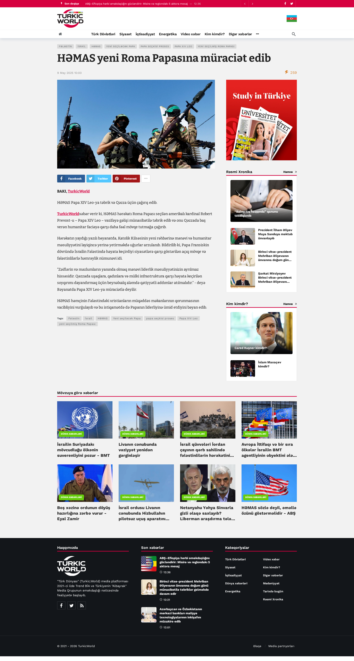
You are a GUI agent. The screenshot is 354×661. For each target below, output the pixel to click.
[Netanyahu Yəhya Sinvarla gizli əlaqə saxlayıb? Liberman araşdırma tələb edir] (207, 483)
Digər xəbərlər (273, 575)
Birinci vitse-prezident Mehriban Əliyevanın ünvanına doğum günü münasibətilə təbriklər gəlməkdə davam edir (275, 260)
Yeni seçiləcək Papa (120, 46)
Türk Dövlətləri (235, 559)
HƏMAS (96, 46)
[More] (257, 34)
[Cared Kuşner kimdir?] (261, 333)
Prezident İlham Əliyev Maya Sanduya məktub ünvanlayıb (275, 234)
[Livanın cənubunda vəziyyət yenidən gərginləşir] (146, 420)
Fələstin (65, 46)
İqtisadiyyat (233, 575)
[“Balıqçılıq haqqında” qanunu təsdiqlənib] (261, 201)
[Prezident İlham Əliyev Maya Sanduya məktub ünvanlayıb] (242, 236)
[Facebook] (285, 3)
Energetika (232, 591)
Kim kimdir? (271, 567)
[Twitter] (291, 3)
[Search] (294, 34)
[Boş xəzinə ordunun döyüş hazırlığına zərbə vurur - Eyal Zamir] (84, 483)
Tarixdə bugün (273, 591)
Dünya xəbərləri (71, 434)
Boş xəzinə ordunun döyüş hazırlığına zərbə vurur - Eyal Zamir (83, 513)
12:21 (166, 599)
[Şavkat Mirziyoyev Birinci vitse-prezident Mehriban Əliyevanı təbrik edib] (242, 279)
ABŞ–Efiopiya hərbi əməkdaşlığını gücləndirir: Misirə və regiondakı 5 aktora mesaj (136, 3)
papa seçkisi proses (155, 46)
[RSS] (82, 605)
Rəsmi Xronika (273, 599)
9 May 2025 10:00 (69, 72)
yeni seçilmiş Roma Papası (216, 46)
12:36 (167, 572)
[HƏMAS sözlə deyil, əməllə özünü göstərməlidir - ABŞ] (269, 483)
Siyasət (230, 567)
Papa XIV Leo (183, 46)
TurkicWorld (79, 191)
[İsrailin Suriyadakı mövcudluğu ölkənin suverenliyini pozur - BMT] (84, 420)
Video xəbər (271, 559)
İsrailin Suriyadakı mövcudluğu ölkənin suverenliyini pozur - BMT (83, 450)
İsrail (82, 46)
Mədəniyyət (271, 583)
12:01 (166, 627)
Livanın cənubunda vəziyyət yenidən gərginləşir (138, 450)
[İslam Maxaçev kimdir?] (242, 368)
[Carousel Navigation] (248, 3)
